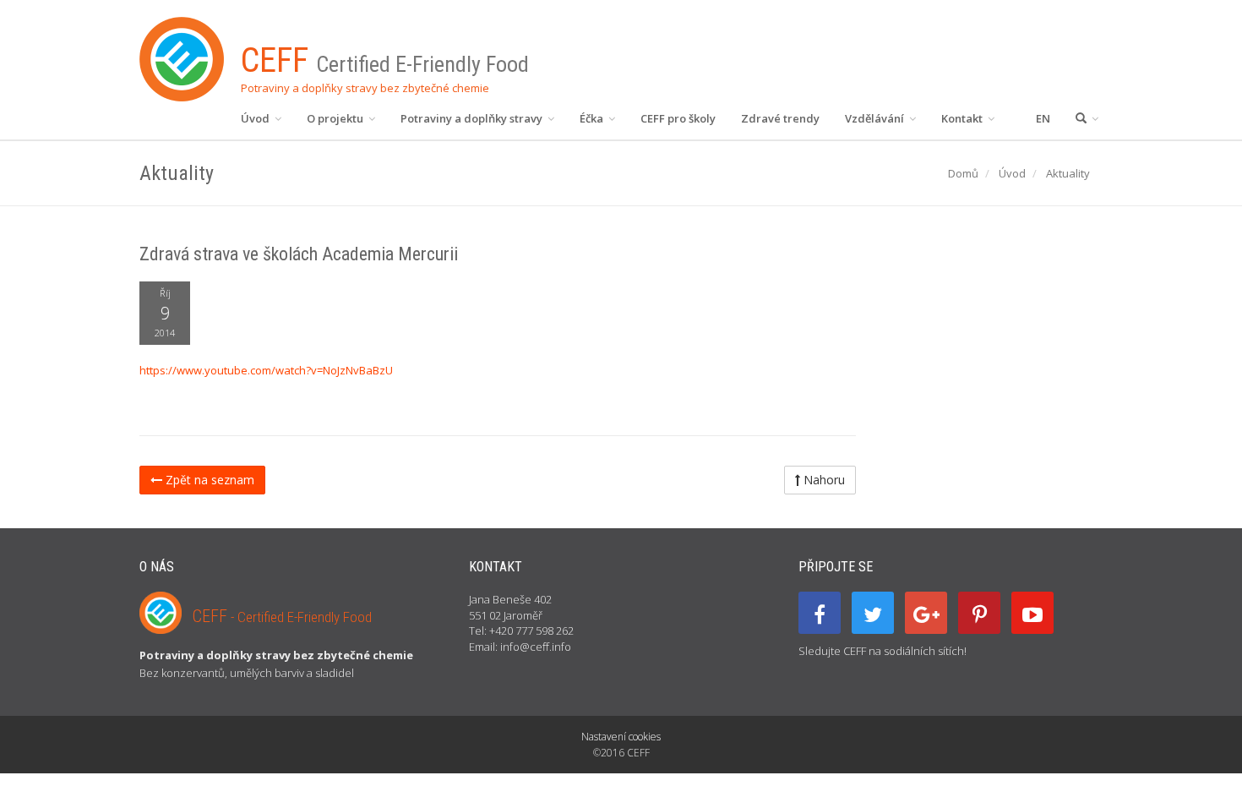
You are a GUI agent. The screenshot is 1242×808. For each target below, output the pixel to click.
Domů (963, 173)
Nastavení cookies (621, 736)
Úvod (1012, 173)
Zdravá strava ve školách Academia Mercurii (298, 254)
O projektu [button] (336, 118)
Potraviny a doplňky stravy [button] (472, 118)
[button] (1087, 118)
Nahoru (822, 480)
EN (1043, 118)
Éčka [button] (593, 118)
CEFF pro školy (678, 118)
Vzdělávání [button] (876, 118)
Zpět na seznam (208, 480)
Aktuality (1068, 173)
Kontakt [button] (963, 118)
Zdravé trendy (780, 118)
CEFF (282, 616)
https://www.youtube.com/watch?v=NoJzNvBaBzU (266, 370)
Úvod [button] (256, 118)
